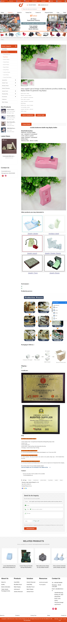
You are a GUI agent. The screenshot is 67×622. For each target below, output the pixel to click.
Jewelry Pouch (5, 91)
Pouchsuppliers (42, 584)
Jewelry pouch (32, 253)
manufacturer (35, 480)
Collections (4, 99)
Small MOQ (4, 49)
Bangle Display (6, 67)
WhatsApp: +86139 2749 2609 (56, 585)
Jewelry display (33, 233)
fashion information (5, 586)
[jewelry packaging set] (33, 25)
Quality (3, 584)
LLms (61, 618)
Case (58, 12)
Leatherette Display (6, 72)
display (29, 480)
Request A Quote (49, 12)
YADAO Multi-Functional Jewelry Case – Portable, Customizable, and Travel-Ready (11, 128)
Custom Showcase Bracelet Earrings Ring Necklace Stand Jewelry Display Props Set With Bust (9, 566)
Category (7, 37)
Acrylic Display (6, 74)
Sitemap (56, 618)
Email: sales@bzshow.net (57, 589)
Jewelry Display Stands (53, 253)
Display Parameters (28, 115)
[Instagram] (6, 176)
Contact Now (40, 115)
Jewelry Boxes (55, 273)
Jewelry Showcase (6, 88)
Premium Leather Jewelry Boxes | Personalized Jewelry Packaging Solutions (11, 115)
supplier (56, 480)
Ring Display (19, 37)
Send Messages (30, 528)
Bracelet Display (6, 64)
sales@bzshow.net (44, 4)
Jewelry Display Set (6, 54)
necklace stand (54, 233)
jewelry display (43, 480)
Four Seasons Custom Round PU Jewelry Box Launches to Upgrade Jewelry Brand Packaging (9, 156)
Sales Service (56, 305)
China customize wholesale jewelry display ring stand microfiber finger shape (42, 566)
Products (10, 12)
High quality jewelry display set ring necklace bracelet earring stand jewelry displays (25, 566)
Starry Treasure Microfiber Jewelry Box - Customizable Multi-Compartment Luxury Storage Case (11, 122)
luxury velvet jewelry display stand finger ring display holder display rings (58, 566)
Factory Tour (28, 12)
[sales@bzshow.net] (24, 488)
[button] (30, 34)
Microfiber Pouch (18, 584)
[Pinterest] (3, 176)
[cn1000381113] (26, 488)
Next (17, 149)
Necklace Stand (5, 85)
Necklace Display (6, 59)
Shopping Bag (5, 93)
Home (2, 12)
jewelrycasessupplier (43, 582)
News (64, 12)
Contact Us (38, 12)
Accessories (4, 96)
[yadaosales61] (22, 488)
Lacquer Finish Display (7, 77)
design (61, 480)
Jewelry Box (4, 80)
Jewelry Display (13, 37)
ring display (50, 480)
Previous (1, 149)
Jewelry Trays (5, 82)
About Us (19, 12)
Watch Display (5, 102)
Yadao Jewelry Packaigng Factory (5, 590)
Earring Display (6, 69)
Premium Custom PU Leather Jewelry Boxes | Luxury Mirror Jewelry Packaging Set (11, 109)
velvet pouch (17, 589)
